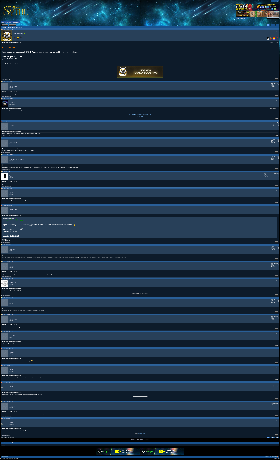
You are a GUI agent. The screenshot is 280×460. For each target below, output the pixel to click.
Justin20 (12, 336)
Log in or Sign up (275, 1)
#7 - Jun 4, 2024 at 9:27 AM (7, 171)
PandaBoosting (18, 33)
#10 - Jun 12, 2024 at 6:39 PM (7, 244)
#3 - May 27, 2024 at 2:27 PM (7, 98)
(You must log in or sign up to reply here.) (8, 437)
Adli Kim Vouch (140, 116)
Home (273, 456)
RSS (277, 456)
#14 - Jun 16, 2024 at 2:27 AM (7, 314)
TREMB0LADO (14, 209)
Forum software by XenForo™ (10, 458)
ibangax (12, 406)
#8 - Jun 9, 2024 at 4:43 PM (7, 188)
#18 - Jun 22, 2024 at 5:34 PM (7, 382)
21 (278, 84)
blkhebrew (12, 249)
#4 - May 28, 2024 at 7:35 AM (7, 121)
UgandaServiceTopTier (16, 159)
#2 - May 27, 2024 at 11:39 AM (7, 81)
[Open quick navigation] (278, 22)
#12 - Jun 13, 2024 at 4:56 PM (7, 278)
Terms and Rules (277, 458)
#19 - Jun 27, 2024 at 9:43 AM (7, 401)
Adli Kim (12, 103)
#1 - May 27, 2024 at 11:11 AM (7, 29)
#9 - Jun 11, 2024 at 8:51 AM (7, 205)
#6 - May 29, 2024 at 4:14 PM (7, 154)
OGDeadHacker (14, 283)
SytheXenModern (5, 456)
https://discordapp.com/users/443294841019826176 (140, 114)
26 (278, 247)
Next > (277, 437)
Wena (11, 176)
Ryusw (11, 125)
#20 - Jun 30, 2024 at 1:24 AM (7, 418)
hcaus (11, 386)
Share (277, 95)
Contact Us (267, 456)
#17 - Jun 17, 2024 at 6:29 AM (7, 365)
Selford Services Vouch (144, 439)
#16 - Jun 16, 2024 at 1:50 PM (7, 348)
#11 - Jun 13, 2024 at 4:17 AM (7, 261)
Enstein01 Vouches (135, 439)
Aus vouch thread (141, 397)
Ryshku (11, 302)
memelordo (13, 86)
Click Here (277, 34)
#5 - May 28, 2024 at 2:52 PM (7, 137)
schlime (3, 79)
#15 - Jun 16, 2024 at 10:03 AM (7, 331)
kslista (7, 79)
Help (271, 456)
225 (278, 101)
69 (278, 334)
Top (276, 456)
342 (278, 384)
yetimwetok (13, 142)
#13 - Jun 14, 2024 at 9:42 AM (7, 297)
